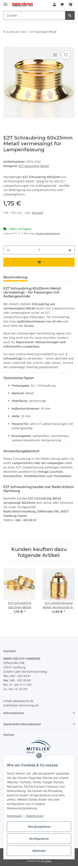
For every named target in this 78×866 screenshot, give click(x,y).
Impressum (14, 816)
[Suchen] (70, 15)
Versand (37, 213)
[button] (54, 4)
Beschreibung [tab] (15, 277)
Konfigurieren (39, 838)
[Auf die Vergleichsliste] (55, 54)
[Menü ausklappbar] (5, 2)
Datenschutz (34, 816)
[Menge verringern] (8, 250)
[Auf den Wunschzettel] (66, 54)
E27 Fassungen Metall (34, 166)
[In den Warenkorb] (6, 44)
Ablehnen (39, 850)
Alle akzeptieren (39, 826)
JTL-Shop (46, 860)
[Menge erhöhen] (69, 250)
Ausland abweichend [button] (48, 233)
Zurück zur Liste (16, 32)
